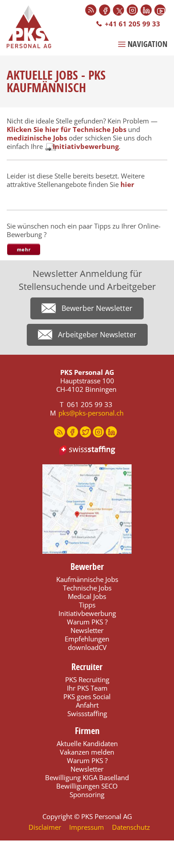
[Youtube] (160, 10)
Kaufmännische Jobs (87, 579)
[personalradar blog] (59, 431)
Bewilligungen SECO (87, 785)
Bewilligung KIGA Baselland (87, 777)
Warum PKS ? (87, 621)
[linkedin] (111, 431)
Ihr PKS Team (87, 687)
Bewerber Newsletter (97, 308)
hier (127, 184)
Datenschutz (131, 827)
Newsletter (87, 630)
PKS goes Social (87, 696)
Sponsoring (87, 794)
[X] (118, 10)
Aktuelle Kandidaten (87, 743)
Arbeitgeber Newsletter (97, 335)
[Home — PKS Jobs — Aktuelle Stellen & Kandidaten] (33, 26)
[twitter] (85, 431)
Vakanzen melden (87, 751)
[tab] (24, 249)
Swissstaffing (87, 713)
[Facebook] (104, 10)
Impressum (86, 827)
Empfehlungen (87, 638)
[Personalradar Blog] (90, 10)
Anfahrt (87, 704)
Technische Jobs (87, 587)
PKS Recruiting (87, 679)
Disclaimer (45, 827)
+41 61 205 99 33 (132, 23)
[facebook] (72, 431)
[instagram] (98, 431)
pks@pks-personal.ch (91, 412)
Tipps (87, 604)
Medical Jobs (87, 596)
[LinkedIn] (146, 10)
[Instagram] (132, 10)
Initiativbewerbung (86, 146)
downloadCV (87, 647)
